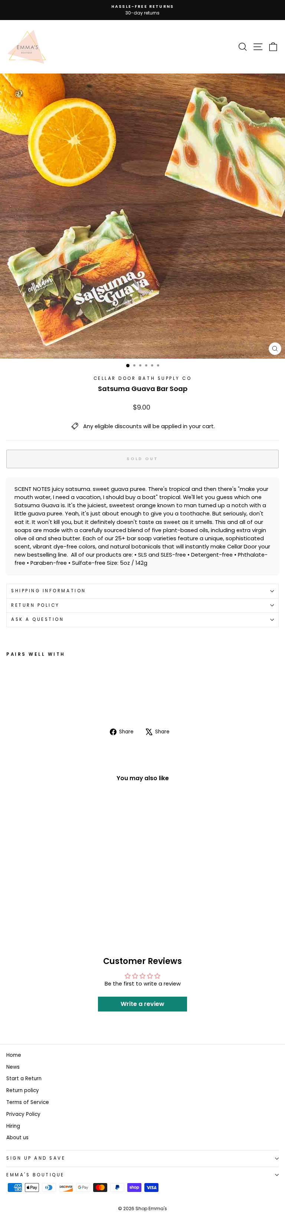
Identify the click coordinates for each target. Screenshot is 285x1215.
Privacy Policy (23, 1114)
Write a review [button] (142, 1004)
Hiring (13, 1126)
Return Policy (35, 605)
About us (17, 1137)
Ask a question (37, 619)
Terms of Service (27, 1102)
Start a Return (24, 1078)
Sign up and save (36, 1158)
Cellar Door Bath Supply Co (143, 378)
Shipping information (48, 591)
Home (13, 1055)
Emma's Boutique (35, 1175)
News (13, 1067)
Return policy (22, 1090)
